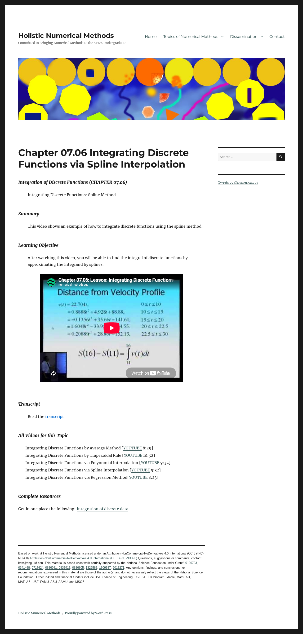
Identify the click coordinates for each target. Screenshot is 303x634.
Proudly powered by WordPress (88, 613)
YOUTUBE (132, 448)
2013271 (118, 567)
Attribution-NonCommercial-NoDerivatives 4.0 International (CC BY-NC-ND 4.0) (83, 558)
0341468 (24, 567)
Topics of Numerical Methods (190, 36)
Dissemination (244, 36)
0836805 (78, 567)
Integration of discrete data (102, 508)
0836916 (64, 567)
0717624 (37, 567)
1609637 (105, 567)
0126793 (191, 563)
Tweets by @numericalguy (238, 183)
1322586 (91, 567)
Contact (277, 36)
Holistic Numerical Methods (66, 35)
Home (151, 36)
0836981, (51, 567)
